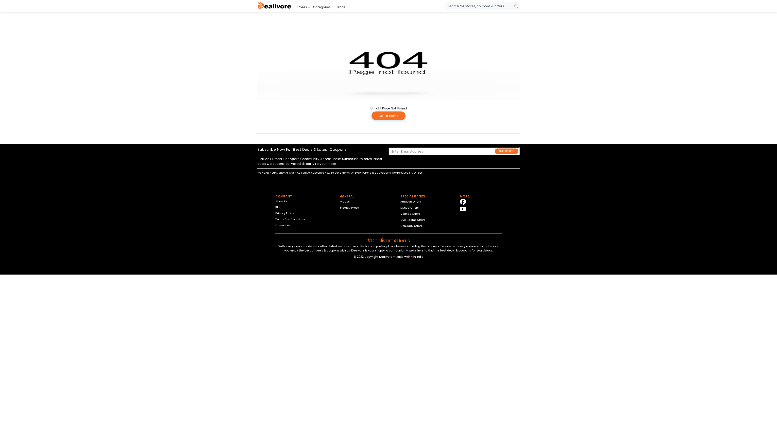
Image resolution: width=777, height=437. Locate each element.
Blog (278, 207)
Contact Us (282, 225)
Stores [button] (302, 7)
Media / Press (349, 208)
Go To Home (388, 115)
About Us (281, 201)
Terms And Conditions (290, 219)
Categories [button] (322, 7)
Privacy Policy (284, 213)
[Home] (274, 6)
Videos (345, 202)
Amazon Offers (410, 202)
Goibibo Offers (410, 214)
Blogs (341, 7)
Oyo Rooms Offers (413, 220)
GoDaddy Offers (411, 226)
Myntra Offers (409, 208)
